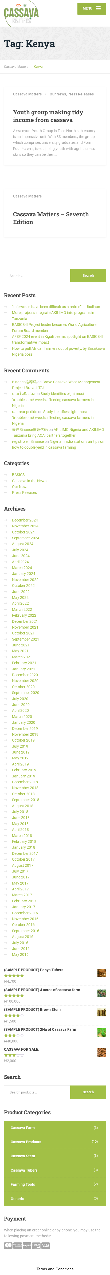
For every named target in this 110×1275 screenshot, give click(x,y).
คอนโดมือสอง (23, 394)
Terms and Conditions (55, 1269)
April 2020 (20, 710)
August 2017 (22, 865)
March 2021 (22, 657)
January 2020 (23, 722)
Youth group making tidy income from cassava (48, 116)
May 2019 (20, 758)
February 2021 (24, 663)
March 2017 (22, 895)
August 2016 (22, 937)
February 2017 (24, 901)
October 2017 (23, 859)
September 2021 (25, 639)
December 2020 (25, 675)
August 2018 (22, 806)
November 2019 (25, 734)
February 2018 (24, 841)
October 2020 (23, 687)
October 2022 (23, 585)
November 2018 (25, 788)
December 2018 (25, 782)
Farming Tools (23, 1184)
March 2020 (22, 716)
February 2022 (24, 615)
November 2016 (25, 919)
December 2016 (25, 913)
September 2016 (25, 931)
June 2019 (21, 752)
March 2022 (22, 609)
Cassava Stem (23, 1156)
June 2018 (21, 817)
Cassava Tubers (24, 1170)
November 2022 (25, 580)
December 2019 (25, 728)
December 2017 (25, 853)
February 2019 (24, 770)
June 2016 (21, 948)
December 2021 (25, 621)
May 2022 (20, 597)
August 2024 (22, 544)
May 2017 (20, 883)
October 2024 (23, 532)
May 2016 (20, 954)
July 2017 (20, 871)
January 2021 (23, 669)
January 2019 (23, 776)
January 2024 (23, 573)
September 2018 (25, 800)
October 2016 (23, 925)
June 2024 (21, 556)
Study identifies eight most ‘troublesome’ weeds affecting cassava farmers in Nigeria (53, 400)
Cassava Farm (23, 1128)
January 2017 (23, 907)
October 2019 (23, 740)
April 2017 (20, 889)
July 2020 (20, 699)
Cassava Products (26, 1142)
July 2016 (20, 943)
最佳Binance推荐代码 (30, 429)
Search (88, 1092)
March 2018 (22, 836)
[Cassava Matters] (29, 13)
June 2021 (21, 645)
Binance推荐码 (24, 382)
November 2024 (25, 526)
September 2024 (25, 538)
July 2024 (20, 550)
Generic (17, 1199)
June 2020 (21, 704)
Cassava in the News (29, 481)
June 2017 (21, 877)
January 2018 (23, 847)
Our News (58, 94)
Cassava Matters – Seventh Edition (51, 218)
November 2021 (25, 627)
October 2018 (23, 794)
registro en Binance (28, 441)
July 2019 (20, 746)
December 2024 (25, 520)
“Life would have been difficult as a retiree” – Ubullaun (56, 307)
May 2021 (20, 651)
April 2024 (20, 562)
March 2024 (22, 568)
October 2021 (23, 633)
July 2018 (20, 812)
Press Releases (81, 94)
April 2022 (20, 603)
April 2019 (20, 764)
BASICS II (20, 475)
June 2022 (21, 592)
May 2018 (20, 824)
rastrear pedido (24, 412)
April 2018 (20, 829)
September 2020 (25, 693)
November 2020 (25, 681)
